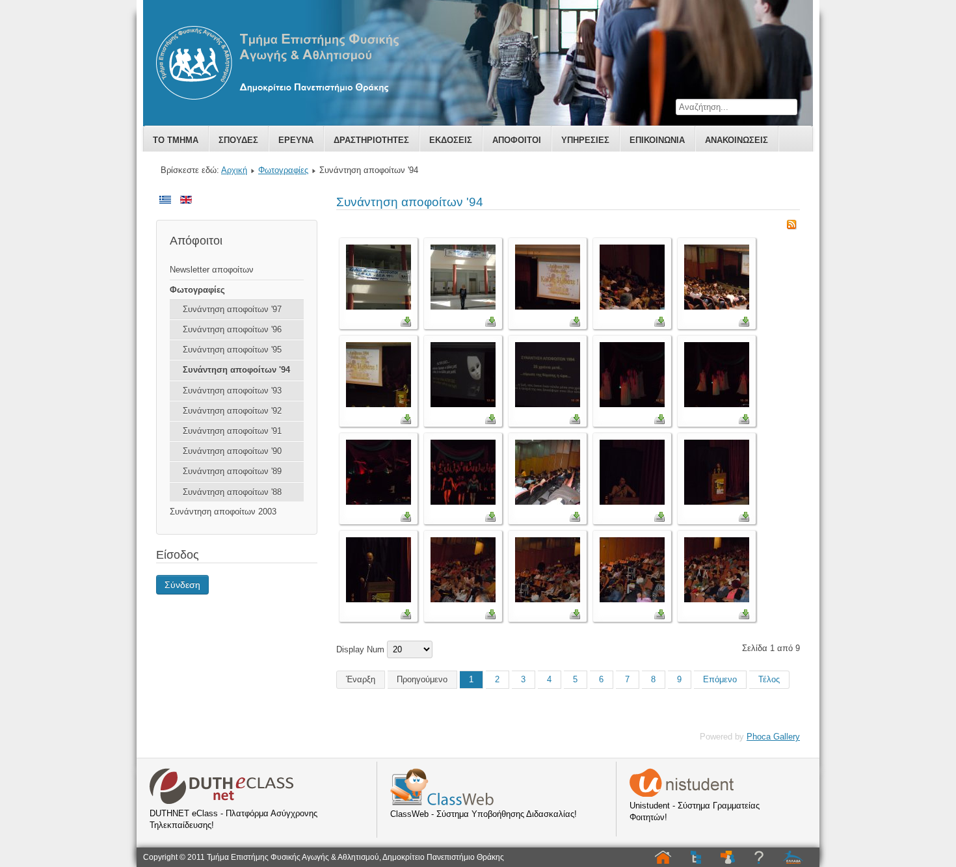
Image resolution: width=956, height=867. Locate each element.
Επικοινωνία (657, 140)
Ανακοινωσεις (736, 140)
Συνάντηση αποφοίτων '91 (232, 431)
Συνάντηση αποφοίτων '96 (232, 329)
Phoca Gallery (773, 736)
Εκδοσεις (450, 140)
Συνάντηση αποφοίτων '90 (232, 451)
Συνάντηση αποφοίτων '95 (232, 349)
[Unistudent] (682, 794)
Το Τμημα (175, 140)
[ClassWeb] (442, 802)
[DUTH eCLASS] (222, 802)
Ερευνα (295, 140)
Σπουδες (238, 140)
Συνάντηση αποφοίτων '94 (236, 370)
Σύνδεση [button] (182, 585)
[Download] (406, 323)
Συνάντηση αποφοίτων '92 (232, 411)
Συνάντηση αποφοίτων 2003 (223, 511)
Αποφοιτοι (516, 140)
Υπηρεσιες (585, 140)
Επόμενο (720, 679)
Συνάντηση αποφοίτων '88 (232, 492)
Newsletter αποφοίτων (212, 269)
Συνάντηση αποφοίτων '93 (232, 390)
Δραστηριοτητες (371, 140)
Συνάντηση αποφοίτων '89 (232, 471)
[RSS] (791, 227)
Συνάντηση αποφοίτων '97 (232, 309)
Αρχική (234, 170)
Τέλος (769, 679)
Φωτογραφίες (283, 170)
